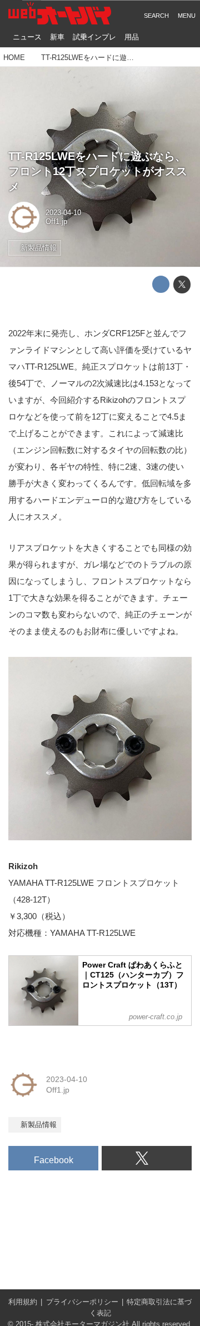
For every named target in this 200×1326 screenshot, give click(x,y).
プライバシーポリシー (82, 1302)
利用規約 (22, 1302)
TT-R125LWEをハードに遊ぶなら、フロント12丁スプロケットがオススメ (97, 171)
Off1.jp (56, 222)
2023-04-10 (63, 213)
